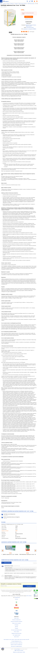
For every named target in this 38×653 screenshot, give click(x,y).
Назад (1, 3)
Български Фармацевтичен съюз (16, 641)
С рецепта (16, 3)
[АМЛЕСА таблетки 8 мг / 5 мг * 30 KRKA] (10, 548)
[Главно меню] (1, 1)
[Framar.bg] (5, 1)
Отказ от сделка (16, 631)
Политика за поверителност (16, 619)
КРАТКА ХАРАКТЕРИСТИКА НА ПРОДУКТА (11, 517)
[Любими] (32, 1)
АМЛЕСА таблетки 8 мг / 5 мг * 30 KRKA (10, 554)
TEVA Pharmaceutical (31, 3)
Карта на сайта (16, 636)
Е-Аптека (8, 3)
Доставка (16, 626)
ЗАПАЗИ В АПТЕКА (28, 16)
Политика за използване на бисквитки (16, 621)
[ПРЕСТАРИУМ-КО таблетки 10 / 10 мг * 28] (27, 548)
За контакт (16, 599)
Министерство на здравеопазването (16, 646)
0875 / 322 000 (28, 595)
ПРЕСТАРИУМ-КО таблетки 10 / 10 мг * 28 (27, 554)
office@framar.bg (17, 597)
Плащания (16, 628)
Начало (4, 3)
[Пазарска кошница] (37, 1)
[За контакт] (29, 1)
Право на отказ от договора (16, 623)
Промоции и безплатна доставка (16, 633)
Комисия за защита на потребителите (16, 644)
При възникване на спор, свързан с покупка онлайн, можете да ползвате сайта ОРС (16, 639)
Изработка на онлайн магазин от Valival (19, 652)
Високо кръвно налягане (23, 3)
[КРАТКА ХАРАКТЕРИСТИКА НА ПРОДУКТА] (2, 518)
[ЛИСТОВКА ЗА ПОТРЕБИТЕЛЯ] (2, 515)
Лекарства (12, 3)
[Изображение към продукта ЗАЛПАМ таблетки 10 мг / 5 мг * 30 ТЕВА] (10, 26)
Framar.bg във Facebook (19, 650)
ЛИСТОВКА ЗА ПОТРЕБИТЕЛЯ (9, 514)
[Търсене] (27, 1)
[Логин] (34, 1)
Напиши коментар (7, 562)
